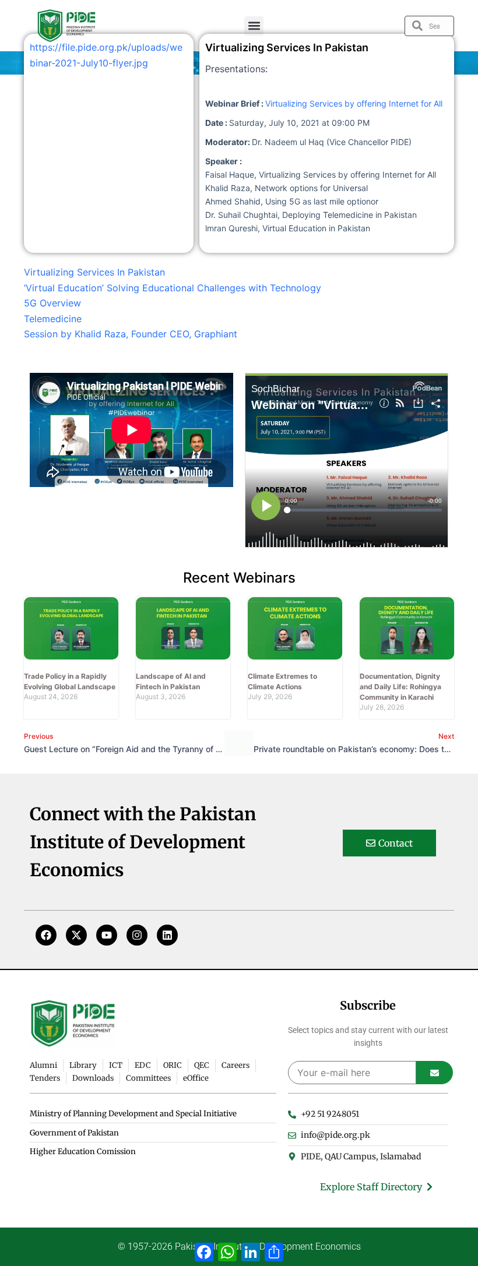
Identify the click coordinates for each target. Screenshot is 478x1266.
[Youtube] (106, 935)
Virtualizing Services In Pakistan (94, 272)
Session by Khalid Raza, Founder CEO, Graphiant (130, 334)
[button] (253, 26)
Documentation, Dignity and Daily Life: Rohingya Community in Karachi (400, 686)
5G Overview (52, 303)
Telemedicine (53, 319)
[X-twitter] (76, 935)
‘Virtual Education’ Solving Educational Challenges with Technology (172, 288)
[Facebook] (46, 935)
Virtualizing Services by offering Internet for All (353, 103)
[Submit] (434, 1072)
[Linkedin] (167, 935)
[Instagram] (136, 935)
